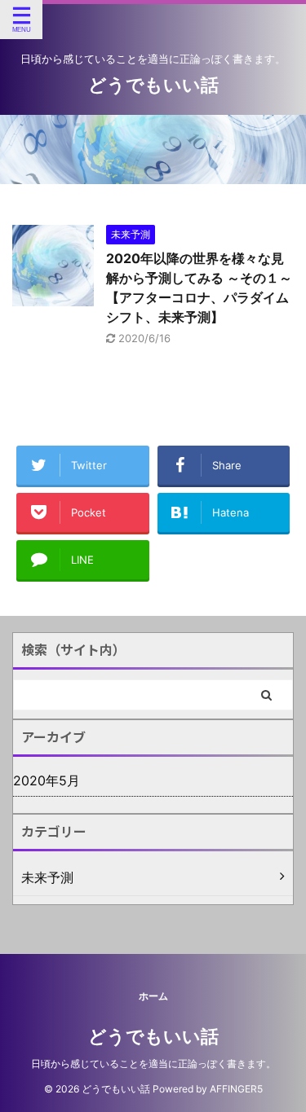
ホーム (153, 996)
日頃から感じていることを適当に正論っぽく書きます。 (153, 1063)
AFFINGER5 (236, 1089)
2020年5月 (46, 780)
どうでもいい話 (153, 84)
